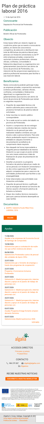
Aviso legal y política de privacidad (16, 418)
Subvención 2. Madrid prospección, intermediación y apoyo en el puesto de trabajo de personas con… (22, 292)
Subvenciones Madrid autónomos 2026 (20, 319)
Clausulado (23, 420)
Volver (10, 218)
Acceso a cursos (23, 351)
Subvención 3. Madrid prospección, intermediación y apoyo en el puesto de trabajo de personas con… (22, 281)
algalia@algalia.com (32, 363)
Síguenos (24, 366)
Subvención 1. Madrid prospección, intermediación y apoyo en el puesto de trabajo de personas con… (22, 302)
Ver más (35, 322)
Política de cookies (10, 420)
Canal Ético (22, 354)
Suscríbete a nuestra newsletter (22, 379)
